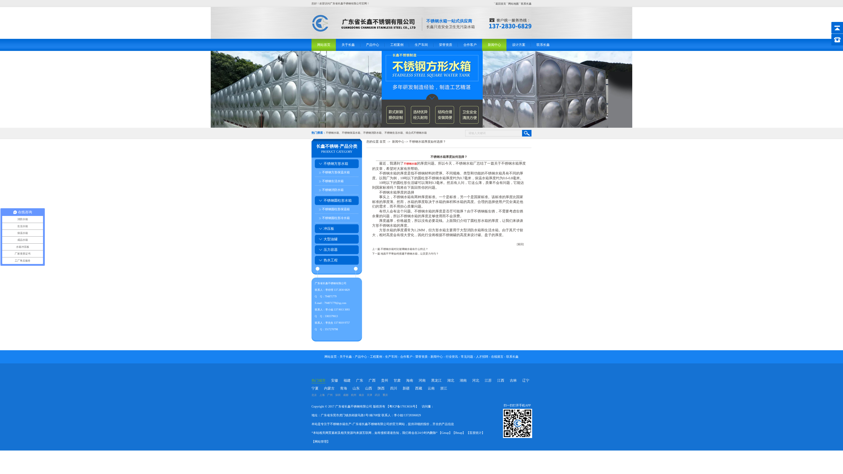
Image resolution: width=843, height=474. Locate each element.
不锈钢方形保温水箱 (336, 172)
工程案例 (396, 45)
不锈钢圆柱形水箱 (338, 200)
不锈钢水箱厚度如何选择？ (427, 141)
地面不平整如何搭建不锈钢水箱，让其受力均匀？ (410, 253)
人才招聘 (482, 356)
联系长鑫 (526, 3)
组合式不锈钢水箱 (416, 132)
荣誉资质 (445, 45)
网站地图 (513, 3)
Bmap (458, 432)
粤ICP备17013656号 (402, 406)
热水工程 (331, 260)
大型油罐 (331, 239)
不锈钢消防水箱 (372, 132)
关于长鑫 (348, 45)
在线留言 (497, 356)
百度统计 (475, 432)
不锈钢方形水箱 (336, 163)
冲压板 (329, 228)
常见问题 (467, 356)
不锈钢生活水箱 (393, 132)
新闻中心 (494, 45)
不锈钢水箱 (332, 132)
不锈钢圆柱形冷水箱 (336, 218)
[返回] (520, 244)
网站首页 (323, 45)
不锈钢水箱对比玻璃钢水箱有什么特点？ (404, 249)
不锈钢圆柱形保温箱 (336, 209)
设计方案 (518, 45)
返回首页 (500, 3)
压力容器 (331, 249)
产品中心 (372, 45)
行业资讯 (452, 356)
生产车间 (421, 45)
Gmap (445, 432)
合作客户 (470, 45)
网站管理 (321, 441)
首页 (383, 141)
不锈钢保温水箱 (351, 132)
